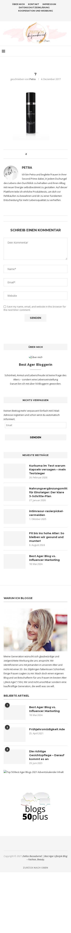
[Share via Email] (43, 154)
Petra (32, 79)
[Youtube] (43, 16)
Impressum (49, 4)
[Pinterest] (38, 16)
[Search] (67, 51)
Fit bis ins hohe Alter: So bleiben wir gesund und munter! (46, 537)
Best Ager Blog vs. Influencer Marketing (44, 558)
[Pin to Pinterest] (40, 154)
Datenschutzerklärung (34, 7)
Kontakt (33, 4)
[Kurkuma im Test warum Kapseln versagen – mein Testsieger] (14, 471)
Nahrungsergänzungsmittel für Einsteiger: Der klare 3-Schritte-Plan (48, 492)
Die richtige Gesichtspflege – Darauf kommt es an (46, 755)
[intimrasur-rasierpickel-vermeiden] (14, 516)
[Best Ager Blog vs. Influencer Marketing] (14, 561)
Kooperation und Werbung (35, 10)
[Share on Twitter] (36, 154)
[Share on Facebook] (33, 154)
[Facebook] (28, 16)
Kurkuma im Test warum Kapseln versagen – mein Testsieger (47, 469)
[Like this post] (29, 154)
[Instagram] (33, 16)
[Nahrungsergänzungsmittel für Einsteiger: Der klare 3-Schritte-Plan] (14, 494)
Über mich (18, 4)
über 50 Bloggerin (39, 383)
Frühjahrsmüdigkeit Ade (47, 729)
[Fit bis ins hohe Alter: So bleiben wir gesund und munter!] (14, 538)
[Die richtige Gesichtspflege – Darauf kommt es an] (14, 756)
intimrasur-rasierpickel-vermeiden (46, 513)
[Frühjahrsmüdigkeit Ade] (14, 734)
